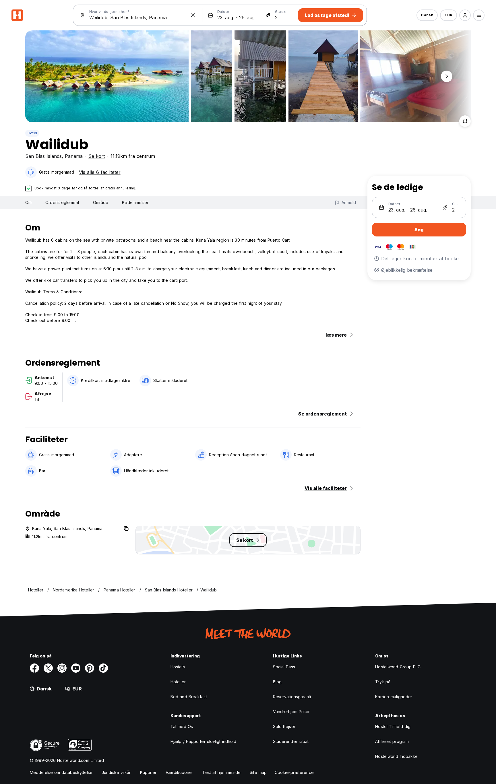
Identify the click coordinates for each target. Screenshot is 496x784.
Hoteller (178, 681)
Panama (74, 156)
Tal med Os (181, 726)
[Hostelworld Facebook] (34, 668)
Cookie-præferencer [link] (295, 772)
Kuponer (148, 772)
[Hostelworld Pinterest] (89, 668)
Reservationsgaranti (292, 696)
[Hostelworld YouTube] (75, 668)
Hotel (32, 133)
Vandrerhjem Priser (291, 711)
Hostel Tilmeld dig (392, 726)
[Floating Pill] (446, 76)
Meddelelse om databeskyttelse (61, 772)
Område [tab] (100, 202)
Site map (258, 772)
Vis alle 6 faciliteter (100, 172)
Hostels (177, 666)
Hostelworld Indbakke (396, 756)
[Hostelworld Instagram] (62, 668)
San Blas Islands (43, 156)
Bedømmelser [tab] (135, 202)
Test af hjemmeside (221, 772)
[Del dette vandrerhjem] (465, 121)
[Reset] (193, 15)
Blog (277, 681)
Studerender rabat (291, 741)
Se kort (96, 156)
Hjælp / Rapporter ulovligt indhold (203, 741)
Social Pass (284, 666)
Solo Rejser (284, 726)
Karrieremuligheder (393, 696)
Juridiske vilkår (116, 772)
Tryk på (382, 681)
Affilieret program (392, 741)
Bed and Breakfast (188, 696)
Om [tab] (28, 202)
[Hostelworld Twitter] (48, 668)
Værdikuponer (179, 772)
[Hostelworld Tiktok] (103, 668)
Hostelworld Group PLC (398, 666)
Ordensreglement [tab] (62, 202)
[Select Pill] (465, 15)
